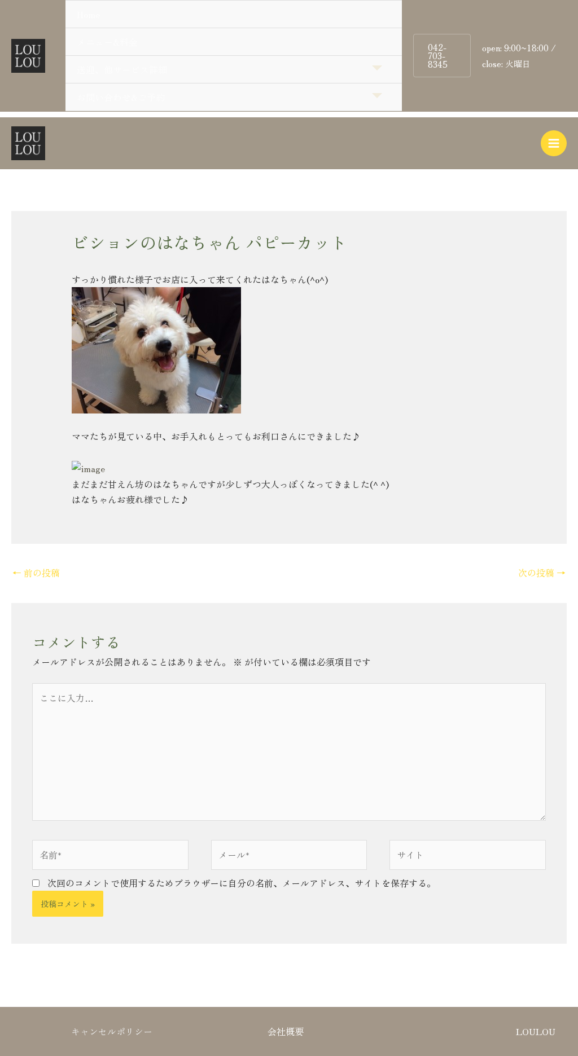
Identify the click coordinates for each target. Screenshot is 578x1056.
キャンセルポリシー (111, 1031)
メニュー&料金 (107, 42)
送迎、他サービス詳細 (122, 69)
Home (88, 14)
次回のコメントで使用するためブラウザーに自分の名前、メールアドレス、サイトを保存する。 (241, 883)
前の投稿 (36, 572)
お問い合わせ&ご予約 (121, 97)
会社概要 (286, 1031)
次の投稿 (542, 572)
